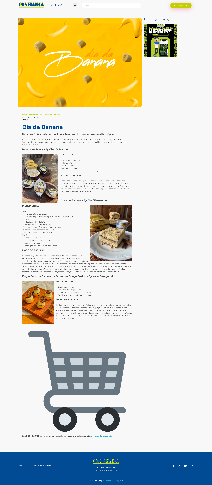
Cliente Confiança (32, 117)
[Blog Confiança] (31, 5)
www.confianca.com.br (101, 436)
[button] (75, 5)
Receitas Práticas (52, 115)
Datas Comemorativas (32, 115)
